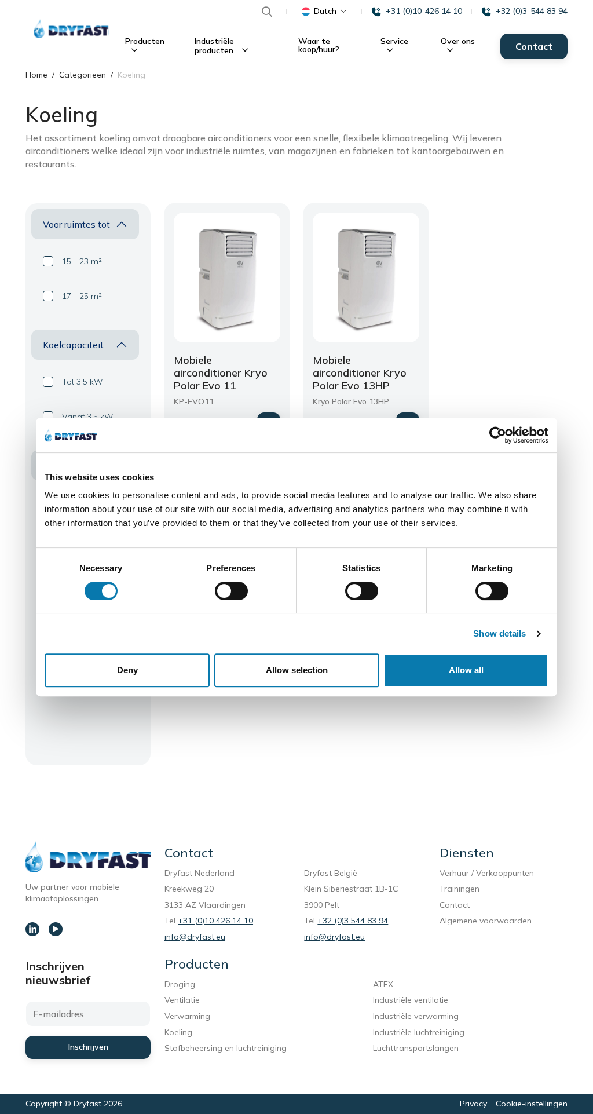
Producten (144, 41)
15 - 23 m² (82, 261)
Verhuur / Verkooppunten (487, 873)
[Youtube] (56, 929)
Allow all (466, 670)
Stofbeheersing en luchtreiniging (227, 1048)
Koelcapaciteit (73, 344)
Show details (499, 633)
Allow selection (297, 670)
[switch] (231, 591)
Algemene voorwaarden (486, 920)
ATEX (383, 984)
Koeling (178, 1032)
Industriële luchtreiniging (418, 1032)
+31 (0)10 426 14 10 (215, 920)
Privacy (473, 1103)
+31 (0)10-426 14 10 (424, 11)
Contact (533, 46)
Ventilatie (184, 1000)
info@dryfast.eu (194, 937)
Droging (182, 984)
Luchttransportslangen (416, 1048)
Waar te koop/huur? (318, 45)
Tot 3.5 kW (82, 382)
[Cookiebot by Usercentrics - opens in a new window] (497, 435)
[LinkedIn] (32, 929)
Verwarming (187, 1016)
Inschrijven (88, 1047)
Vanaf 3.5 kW (88, 416)
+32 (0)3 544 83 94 (352, 920)
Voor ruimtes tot (76, 224)
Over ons (458, 41)
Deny (127, 670)
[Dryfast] (71, 28)
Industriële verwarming (416, 1016)
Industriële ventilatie (410, 1000)
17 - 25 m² (82, 296)
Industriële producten (215, 46)
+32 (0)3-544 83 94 (532, 11)
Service (394, 41)
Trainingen (459, 888)
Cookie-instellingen (532, 1103)
